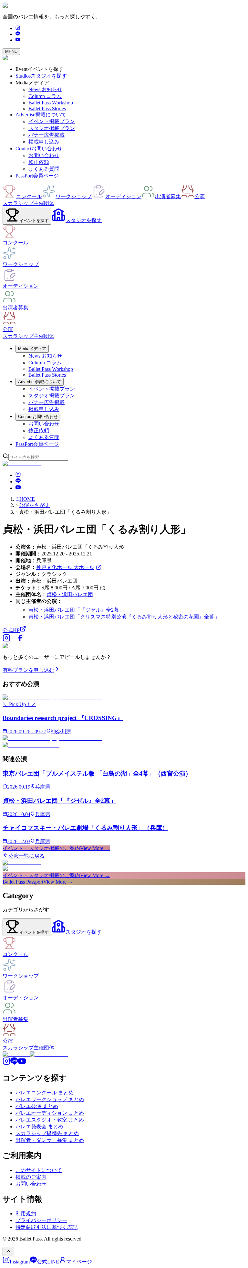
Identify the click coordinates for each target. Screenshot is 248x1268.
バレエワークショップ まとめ (50, 1099)
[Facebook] (20, 640)
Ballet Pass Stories (47, 108)
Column (45, 96)
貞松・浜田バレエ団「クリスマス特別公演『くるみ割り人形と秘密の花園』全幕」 (124, 616)
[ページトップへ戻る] (8, 1251)
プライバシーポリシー (41, 1220)
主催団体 (44, 203)
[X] (13, 640)
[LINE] (18, 34)
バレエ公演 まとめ (37, 1106)
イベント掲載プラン (51, 121)
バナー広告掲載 (46, 135)
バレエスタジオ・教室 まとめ (50, 1120)
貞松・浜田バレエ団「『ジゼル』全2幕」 (76, 610)
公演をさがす (34, 505)
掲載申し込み (43, 142)
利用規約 (26, 1213)
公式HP (11, 630)
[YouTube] (18, 40)
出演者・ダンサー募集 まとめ (50, 1140)
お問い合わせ (43, 155)
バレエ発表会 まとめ (39, 1126)
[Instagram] (18, 28)
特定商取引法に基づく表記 (47, 1227)
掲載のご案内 (31, 1177)
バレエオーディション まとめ (50, 1113)
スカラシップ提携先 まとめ (47, 1133)
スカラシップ (18, 203)
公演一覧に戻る (26, 856)
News (45, 89)
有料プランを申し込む (28, 670)
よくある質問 (43, 169)
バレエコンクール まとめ (45, 1092)
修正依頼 (38, 162)
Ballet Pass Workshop (50, 102)
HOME (27, 499)
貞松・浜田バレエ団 (69, 594)
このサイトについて (39, 1170)
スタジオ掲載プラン (51, 128)
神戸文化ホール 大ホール (65, 567)
